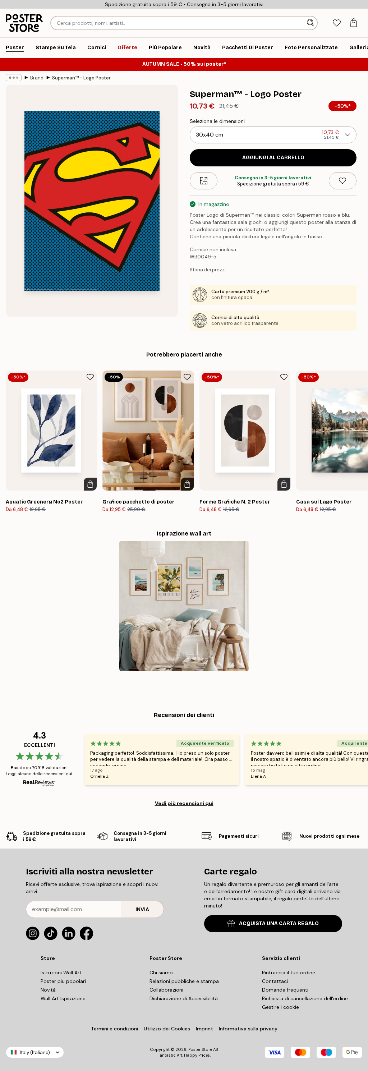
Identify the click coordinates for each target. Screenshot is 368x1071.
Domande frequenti (285, 990)
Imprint (204, 1028)
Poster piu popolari (63, 981)
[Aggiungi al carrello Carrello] (90, 484)
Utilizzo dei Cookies (167, 1028)
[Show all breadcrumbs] (14, 77)
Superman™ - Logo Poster (81, 78)
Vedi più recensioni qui (184, 803)
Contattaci (275, 981)
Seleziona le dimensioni (217, 121)
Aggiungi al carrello (273, 158)
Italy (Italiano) (35, 1052)
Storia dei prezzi (208, 270)
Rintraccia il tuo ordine (288, 972)
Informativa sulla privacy (248, 1028)
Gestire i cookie (280, 1007)
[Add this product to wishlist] (342, 180)
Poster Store (200, 1049)
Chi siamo (161, 972)
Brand (36, 78)
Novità (48, 990)
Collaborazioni (166, 990)
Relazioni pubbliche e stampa (184, 981)
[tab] (336, 23)
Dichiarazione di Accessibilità (184, 998)
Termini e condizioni (114, 1028)
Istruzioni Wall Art (61, 972)
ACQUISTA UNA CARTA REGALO (279, 923)
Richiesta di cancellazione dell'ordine (305, 998)
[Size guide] (203, 180)
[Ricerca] (311, 23)
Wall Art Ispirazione (63, 998)
